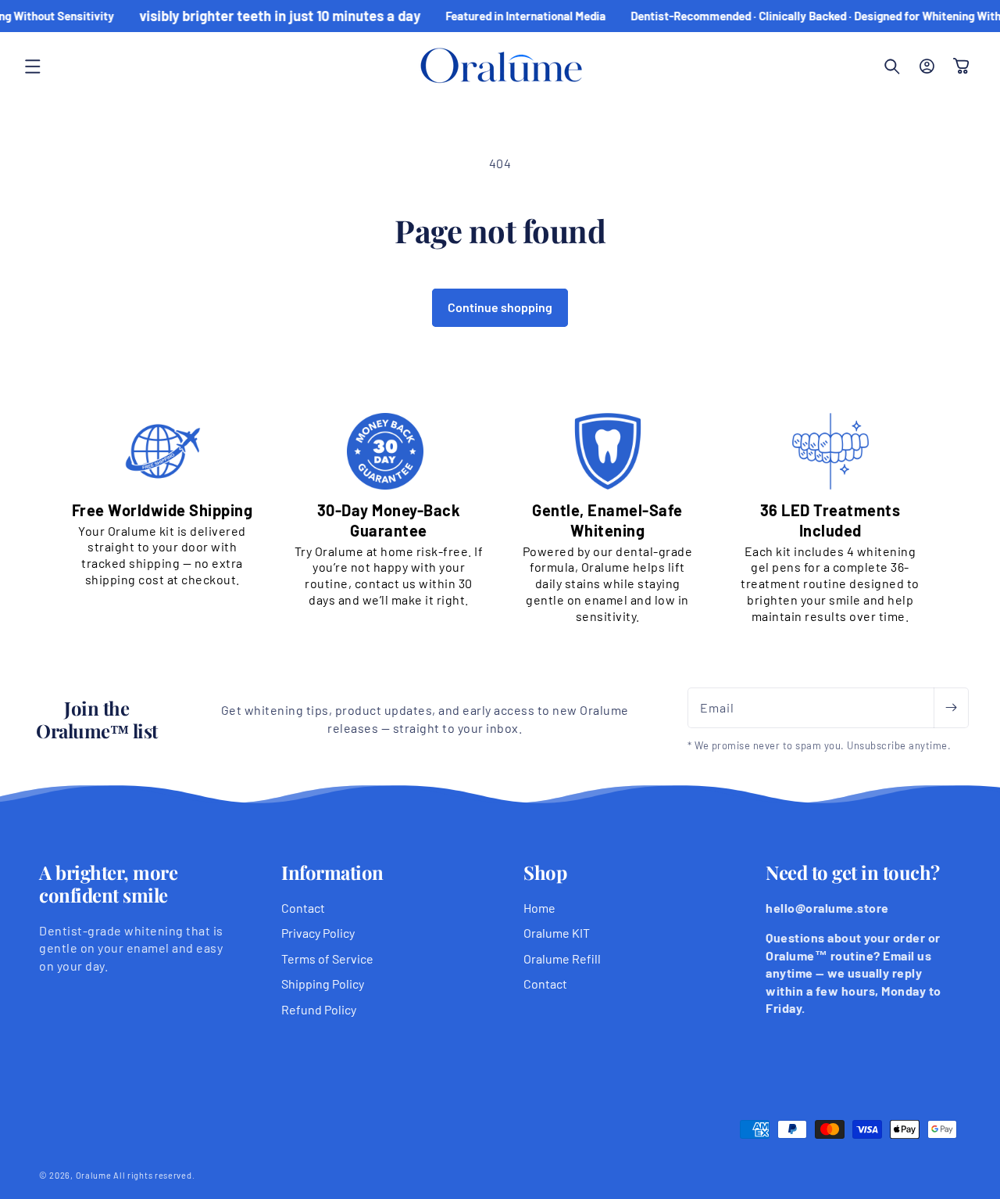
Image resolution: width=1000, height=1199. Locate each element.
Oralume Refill (562, 958)
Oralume (94, 1175)
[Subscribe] (951, 707)
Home (539, 907)
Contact (303, 907)
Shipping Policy (322, 983)
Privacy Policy (318, 932)
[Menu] (33, 66)
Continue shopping (500, 307)
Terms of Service (327, 958)
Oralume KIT (556, 932)
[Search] (892, 66)
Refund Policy (318, 1009)
